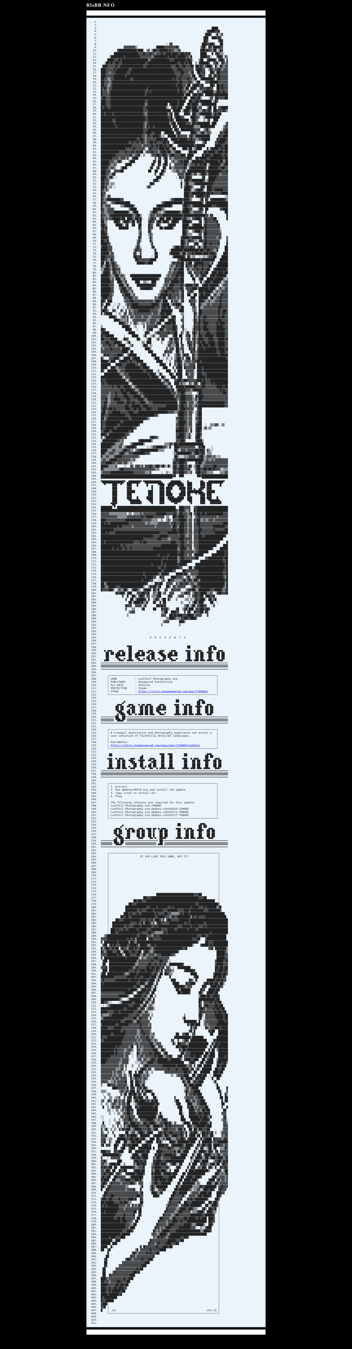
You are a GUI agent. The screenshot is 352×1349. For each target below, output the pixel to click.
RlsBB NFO (100, 5)
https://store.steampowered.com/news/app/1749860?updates (155, 745)
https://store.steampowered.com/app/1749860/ (173, 691)
